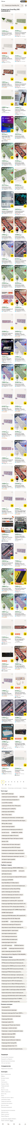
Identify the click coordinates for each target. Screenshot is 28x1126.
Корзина (19, 1124)
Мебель (3, 1076)
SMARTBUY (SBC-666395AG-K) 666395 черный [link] (7, 84)
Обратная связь (4, 1112)
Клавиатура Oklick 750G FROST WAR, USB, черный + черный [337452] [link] (7, 136)
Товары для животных (6, 1101)
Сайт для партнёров (5, 1063)
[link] (7, 794)
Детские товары (5, 1105)
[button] (26, 5)
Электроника (4, 1082)
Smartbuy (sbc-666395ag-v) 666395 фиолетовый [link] (19, 334)
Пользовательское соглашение (8, 1110)
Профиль (25, 1124)
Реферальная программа (6, 1068)
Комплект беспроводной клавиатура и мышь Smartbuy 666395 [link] (20, 261)
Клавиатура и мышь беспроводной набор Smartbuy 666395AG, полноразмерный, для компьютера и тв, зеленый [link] (20, 136)
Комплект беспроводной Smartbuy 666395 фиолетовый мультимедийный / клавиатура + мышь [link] (7, 309)
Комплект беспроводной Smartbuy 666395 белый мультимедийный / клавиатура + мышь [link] (7, 212)
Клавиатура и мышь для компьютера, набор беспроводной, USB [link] (7, 334)
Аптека (2, 1087)
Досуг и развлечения (6, 1074)
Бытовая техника (5, 1078)
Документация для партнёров (8, 1061)
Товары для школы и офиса (7, 1097)
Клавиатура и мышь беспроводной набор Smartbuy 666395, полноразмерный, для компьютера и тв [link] (7, 261)
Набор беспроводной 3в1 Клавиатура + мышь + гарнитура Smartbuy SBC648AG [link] (20, 693)
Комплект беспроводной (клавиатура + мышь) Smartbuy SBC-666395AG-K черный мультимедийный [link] (20, 58)
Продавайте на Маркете (6, 1059)
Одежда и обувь (5, 1084)
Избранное (14, 1124)
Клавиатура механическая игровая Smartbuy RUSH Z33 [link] (7, 666)
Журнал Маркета (5, 1116)
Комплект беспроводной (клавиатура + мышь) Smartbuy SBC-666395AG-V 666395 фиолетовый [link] (7, 460)
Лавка (8, 1124)
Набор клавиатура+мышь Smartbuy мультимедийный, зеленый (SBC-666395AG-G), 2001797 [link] (7, 110)
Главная (3, 1124)
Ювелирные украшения (6, 1107)
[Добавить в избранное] (12, 15)
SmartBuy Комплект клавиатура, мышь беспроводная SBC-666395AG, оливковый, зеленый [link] (20, 187)
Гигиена (3, 1080)
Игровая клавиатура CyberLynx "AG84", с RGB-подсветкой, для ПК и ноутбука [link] (7, 359)
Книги (2, 1095)
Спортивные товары (5, 1099)
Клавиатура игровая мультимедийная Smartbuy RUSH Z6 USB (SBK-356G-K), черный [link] (20, 212)
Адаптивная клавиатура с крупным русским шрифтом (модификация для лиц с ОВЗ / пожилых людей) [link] (20, 589)
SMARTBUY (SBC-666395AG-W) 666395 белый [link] (7, 58)
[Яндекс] (11, 1121)
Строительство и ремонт (6, 1103)
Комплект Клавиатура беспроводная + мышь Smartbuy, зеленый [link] (7, 33)
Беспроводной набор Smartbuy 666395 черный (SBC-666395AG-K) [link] (19, 639)
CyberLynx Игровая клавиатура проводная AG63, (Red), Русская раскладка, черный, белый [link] (20, 110)
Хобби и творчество (5, 1091)
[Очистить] (22, 5)
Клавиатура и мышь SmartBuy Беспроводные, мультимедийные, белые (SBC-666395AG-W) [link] (7, 639)
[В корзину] (12, 27)
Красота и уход (4, 1089)
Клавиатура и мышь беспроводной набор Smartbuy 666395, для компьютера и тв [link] (20, 163)
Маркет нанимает (5, 1114)
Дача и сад (3, 1093)
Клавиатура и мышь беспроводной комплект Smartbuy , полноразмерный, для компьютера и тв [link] (7, 384)
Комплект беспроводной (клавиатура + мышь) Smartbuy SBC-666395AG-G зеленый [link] (20, 33)
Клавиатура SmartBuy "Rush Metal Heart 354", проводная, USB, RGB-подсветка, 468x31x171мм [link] (20, 744)
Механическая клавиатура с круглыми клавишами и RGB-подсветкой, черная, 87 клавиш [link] (7, 537)
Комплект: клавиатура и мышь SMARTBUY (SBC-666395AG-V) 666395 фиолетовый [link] (20, 511)
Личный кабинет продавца (7, 1057)
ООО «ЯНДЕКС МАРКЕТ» (10, 1118)
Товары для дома (5, 1085)
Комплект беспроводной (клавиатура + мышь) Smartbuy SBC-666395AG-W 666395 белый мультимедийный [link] (20, 84)
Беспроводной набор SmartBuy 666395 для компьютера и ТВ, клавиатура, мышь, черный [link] (20, 666)
